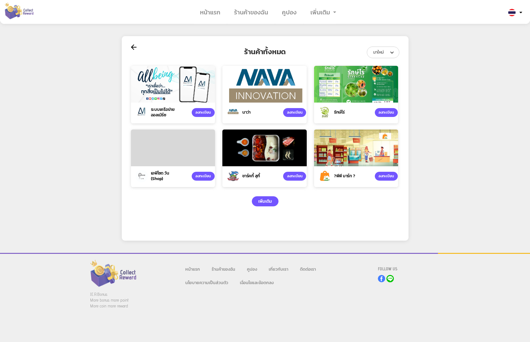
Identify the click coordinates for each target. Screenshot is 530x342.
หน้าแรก (210, 12)
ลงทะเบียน (203, 112)
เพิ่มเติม (265, 201)
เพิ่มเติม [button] (320, 12)
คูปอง (289, 12)
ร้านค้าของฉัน (251, 12)
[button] (515, 13)
